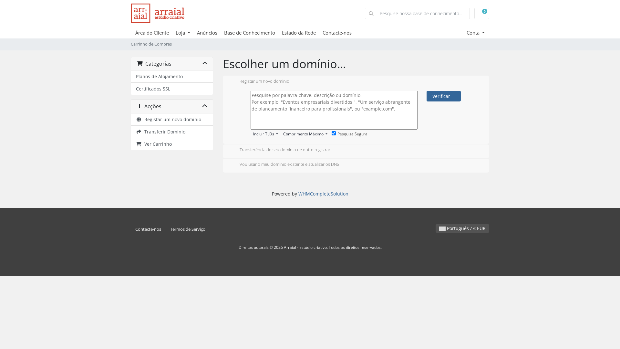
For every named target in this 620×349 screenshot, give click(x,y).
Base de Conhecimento (249, 32)
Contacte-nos (337, 32)
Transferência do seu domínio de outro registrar (285, 150)
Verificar (441, 96)
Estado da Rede (299, 32)
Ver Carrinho (157, 144)
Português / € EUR (466, 228)
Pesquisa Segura (352, 134)
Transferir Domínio (163, 132)
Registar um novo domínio (171, 119)
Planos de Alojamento (159, 76)
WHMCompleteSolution (323, 194)
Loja (181, 32)
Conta (474, 32)
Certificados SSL (153, 89)
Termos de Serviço (187, 229)
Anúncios (207, 32)
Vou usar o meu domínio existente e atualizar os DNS (289, 164)
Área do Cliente (152, 32)
